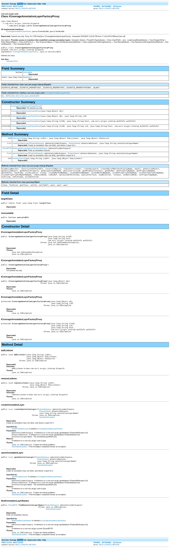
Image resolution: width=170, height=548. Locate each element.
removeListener (18, 158)
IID (3, 96)
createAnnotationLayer (21, 143)
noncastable (27, 72)
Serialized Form (12, 61)
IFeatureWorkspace (37, 143)
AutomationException (47, 417)
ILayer (9, 143)
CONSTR (24, 8)
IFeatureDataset (74, 143)
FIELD (17, 8)
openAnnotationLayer (20, 153)
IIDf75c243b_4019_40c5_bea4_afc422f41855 (22, 96)
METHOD (32, 8)
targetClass (27, 77)
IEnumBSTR (7, 148)
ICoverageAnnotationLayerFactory (18, 31)
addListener (17, 138)
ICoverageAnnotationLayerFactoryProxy (25, 106)
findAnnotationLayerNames (22, 148)
